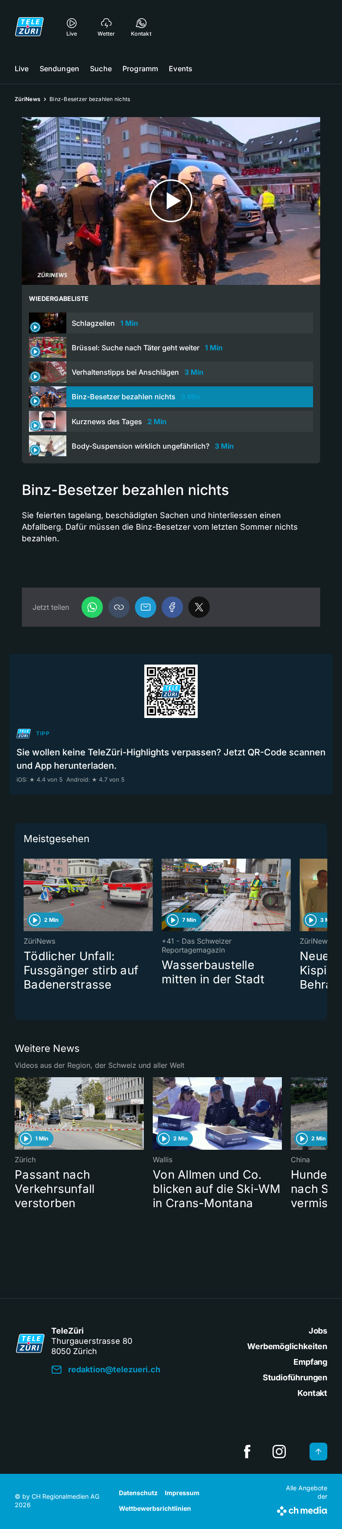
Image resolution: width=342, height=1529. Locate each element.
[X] (199, 607)
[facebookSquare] (247, 1451)
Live (22, 68)
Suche (101, 68)
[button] (119, 607)
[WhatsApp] (92, 607)
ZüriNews (28, 99)
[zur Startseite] (29, 26)
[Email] (145, 607)
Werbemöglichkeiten (287, 1346)
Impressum (182, 1493)
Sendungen (59, 68)
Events (180, 68)
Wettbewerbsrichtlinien (155, 1508)
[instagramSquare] (279, 1451)
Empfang (310, 1362)
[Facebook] (172, 607)
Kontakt (312, 1393)
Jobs (318, 1330)
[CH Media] (302, 1509)
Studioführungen (295, 1377)
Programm (140, 68)
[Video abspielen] (171, 201)
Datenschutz (138, 1493)
